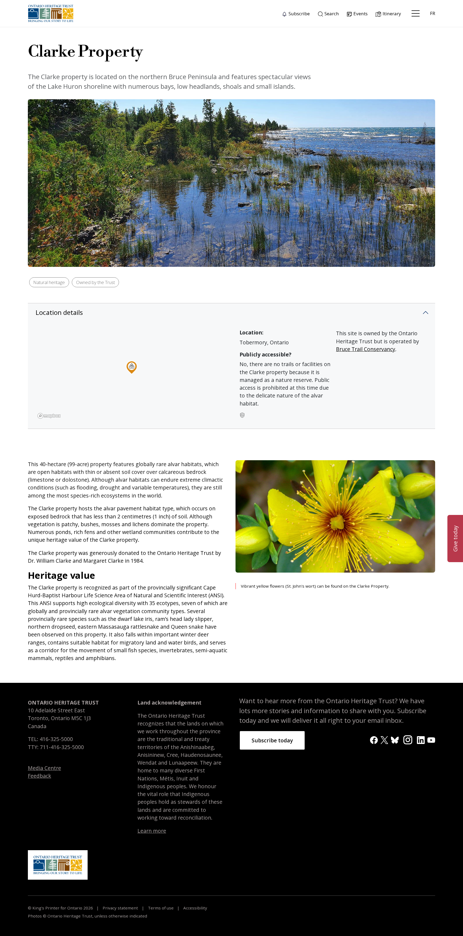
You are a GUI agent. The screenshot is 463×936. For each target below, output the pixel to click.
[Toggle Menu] (415, 13)
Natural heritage (49, 282)
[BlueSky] (395, 739)
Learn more (151, 830)
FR (432, 13)
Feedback (39, 775)
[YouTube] (431, 739)
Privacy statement (120, 908)
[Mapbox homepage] (49, 416)
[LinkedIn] (421, 739)
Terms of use (161, 908)
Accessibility (194, 908)
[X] (384, 739)
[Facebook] (374, 739)
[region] (131, 375)
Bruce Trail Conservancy (365, 349)
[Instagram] (408, 739)
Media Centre (44, 768)
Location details (59, 312)
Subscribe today (272, 740)
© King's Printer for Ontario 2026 (61, 908)
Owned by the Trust (95, 282)
